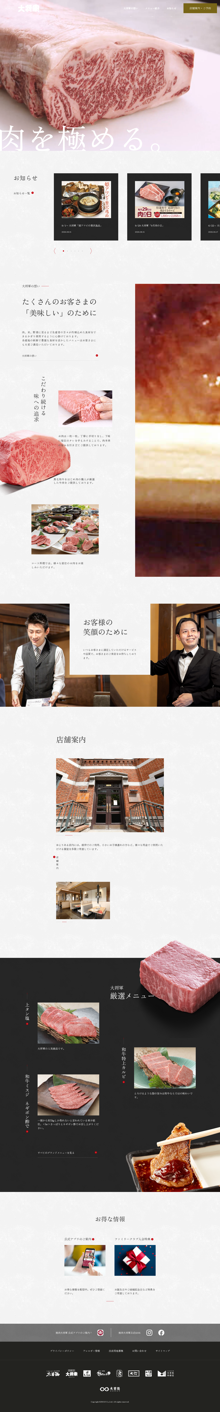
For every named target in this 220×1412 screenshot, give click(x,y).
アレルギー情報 (91, 1351)
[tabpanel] (85, 1266)
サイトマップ (162, 1351)
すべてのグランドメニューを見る (56, 1152)
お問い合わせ (139, 1351)
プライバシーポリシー (62, 1351)
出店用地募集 (116, 1351)
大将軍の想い (29, 355)
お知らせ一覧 (21, 193)
